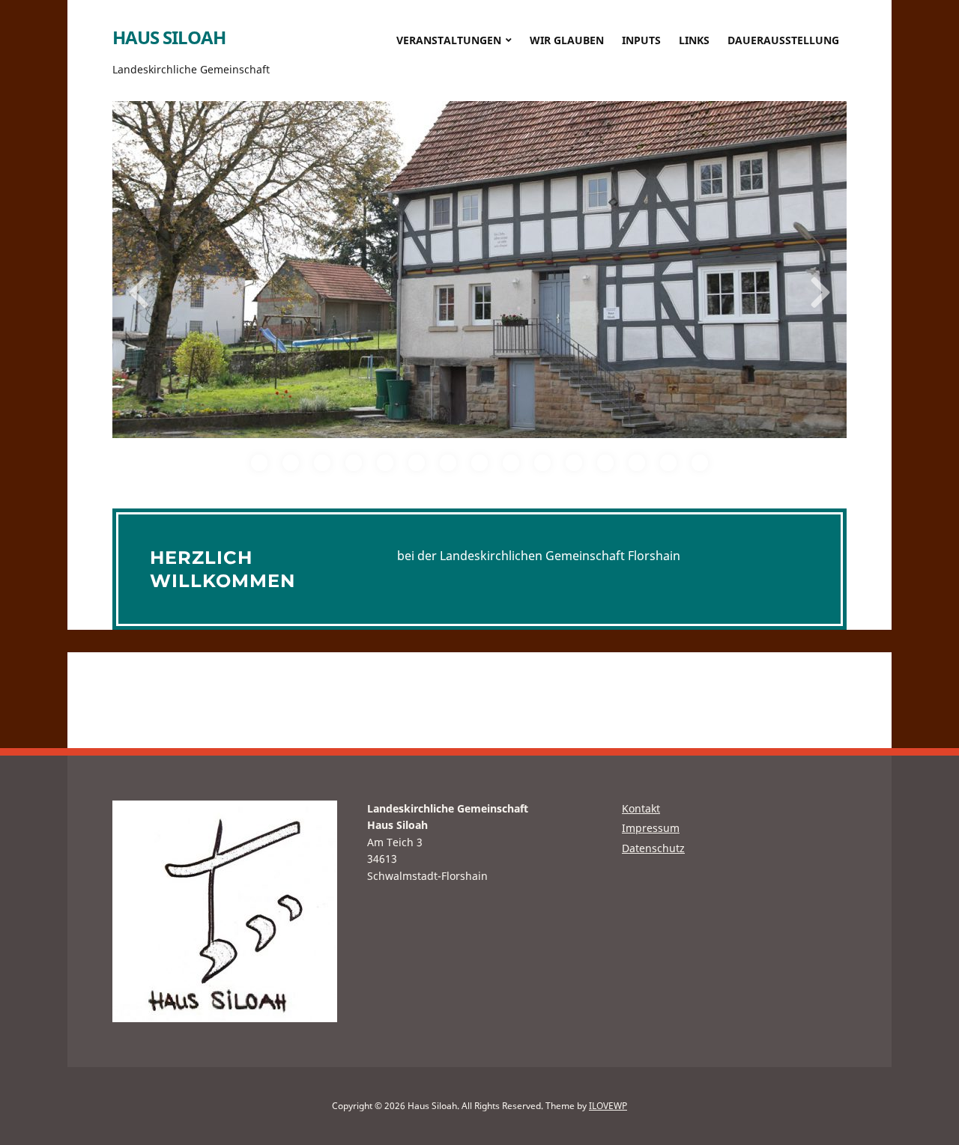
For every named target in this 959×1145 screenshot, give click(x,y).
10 (542, 463)
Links (694, 40)
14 (668, 463)
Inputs (641, 40)
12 (605, 463)
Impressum (651, 828)
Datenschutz (653, 848)
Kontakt (641, 808)
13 (637, 463)
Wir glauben (567, 40)
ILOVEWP (608, 1105)
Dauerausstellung (783, 40)
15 (700, 463)
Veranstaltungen (448, 40)
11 (574, 463)
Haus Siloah (169, 37)
